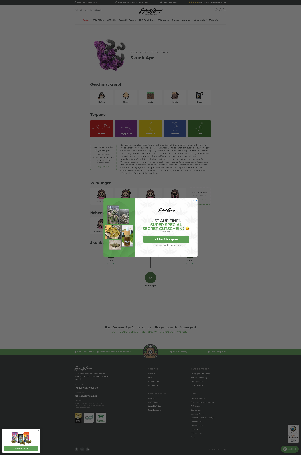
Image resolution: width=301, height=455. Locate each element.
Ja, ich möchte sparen (166, 239)
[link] (21, 438)
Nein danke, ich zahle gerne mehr (166, 245)
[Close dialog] (195, 200)
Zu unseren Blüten (21, 448)
